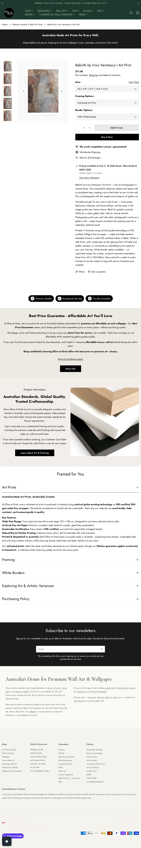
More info (71, 368)
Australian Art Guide (38, 763)
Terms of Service (93, 767)
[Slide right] (62, 91)
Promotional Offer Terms (96, 764)
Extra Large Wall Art (9, 764)
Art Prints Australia (9, 749)
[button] (2, 3)
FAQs (61, 767)
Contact (61, 749)
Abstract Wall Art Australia (11, 771)
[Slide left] (24, 91)
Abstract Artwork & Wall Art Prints (27, 24)
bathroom (109, 697)
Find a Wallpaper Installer (39, 771)
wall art (50, 688)
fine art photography (99, 691)
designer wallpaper (22, 691)
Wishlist (61, 753)
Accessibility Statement (95, 781)
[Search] (131, 12)
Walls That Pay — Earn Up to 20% (69, 780)
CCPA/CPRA (92, 778)
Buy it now (107, 137)
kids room (117, 697)
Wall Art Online (8, 753)
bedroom (100, 697)
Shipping (93, 75)
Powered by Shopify (35, 830)
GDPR (89, 774)
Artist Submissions (65, 760)
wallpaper (32, 711)
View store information (89, 177)
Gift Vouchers (92, 760)
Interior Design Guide (38, 756)
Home (4, 24)
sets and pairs (79, 701)
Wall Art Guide (36, 753)
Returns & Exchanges (90, 157)
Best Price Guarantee (66, 756)
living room (92, 697)
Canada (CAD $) (14, 822)
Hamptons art (82, 691)
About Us (62, 771)
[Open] (6, 841)
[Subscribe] (102, 649)
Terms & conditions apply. (70, 359)
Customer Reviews (65, 764)
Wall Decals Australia (10, 767)
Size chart (134, 82)
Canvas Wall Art (8, 760)
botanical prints (123, 688)
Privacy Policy (92, 756)
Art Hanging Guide (37, 760)
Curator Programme (66, 774)
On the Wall (34, 767)
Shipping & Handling (94, 749)
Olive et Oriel (17, 830)
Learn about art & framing (35, 452)
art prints (57, 688)
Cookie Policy (92, 771)
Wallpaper (6, 756)
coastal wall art (110, 688)
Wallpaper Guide (36, 749)
